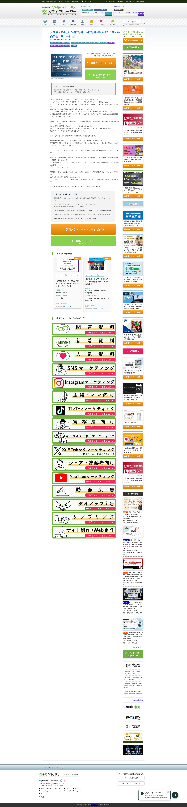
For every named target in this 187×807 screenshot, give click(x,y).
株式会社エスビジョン (98, 308)
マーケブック (44, 791)
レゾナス (43, 793)
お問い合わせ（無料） (102, 76)
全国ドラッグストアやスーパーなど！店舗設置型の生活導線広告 (133, 73)
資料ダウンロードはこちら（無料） (85, 229)
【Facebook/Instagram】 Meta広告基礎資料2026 (133, 372)
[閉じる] (168, 792)
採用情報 (48, 785)
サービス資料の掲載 (132, 778)
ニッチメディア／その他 (88, 43)
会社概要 (41, 785)
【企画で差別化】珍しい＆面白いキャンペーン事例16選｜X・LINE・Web (133, 450)
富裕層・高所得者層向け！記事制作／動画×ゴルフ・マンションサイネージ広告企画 (133, 398)
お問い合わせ (74, 774)
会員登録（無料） (87, 9)
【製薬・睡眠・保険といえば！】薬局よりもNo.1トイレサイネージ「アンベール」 (133, 190)
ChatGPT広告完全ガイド (131, 422)
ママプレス (58, 791)
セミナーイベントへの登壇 (132, 783)
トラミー (57, 788)
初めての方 (111, 1)
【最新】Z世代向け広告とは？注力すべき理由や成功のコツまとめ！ (133, 694)
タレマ (76, 788)
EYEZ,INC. (94, 805)
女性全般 (53, 43)
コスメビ (68, 791)
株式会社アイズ (55, 780)
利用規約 (66, 774)
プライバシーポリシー (58, 785)
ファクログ (78, 791)
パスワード (98, 12)
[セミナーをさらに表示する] (133, 647)
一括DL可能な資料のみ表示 (132, 24)
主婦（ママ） (61, 43)
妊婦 (68, 43)
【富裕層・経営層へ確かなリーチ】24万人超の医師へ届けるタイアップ (133, 132)
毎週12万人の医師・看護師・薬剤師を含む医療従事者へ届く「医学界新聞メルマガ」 (133, 223)
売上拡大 (111, 43)
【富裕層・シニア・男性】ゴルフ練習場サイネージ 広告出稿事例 (96, 281)
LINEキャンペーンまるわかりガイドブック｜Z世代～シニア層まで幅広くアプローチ (133, 279)
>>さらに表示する (138, 700)
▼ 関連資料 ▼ (133, 47)
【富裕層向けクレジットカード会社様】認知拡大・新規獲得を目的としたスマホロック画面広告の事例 (133, 101)
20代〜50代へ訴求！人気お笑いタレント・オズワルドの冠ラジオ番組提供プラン (133, 337)
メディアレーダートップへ (51, 767)
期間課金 (67, 45)
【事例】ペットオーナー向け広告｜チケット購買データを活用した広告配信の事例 (133, 250)
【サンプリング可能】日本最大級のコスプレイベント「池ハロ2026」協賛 (133, 159)
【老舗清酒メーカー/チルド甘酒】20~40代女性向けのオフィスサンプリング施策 (68, 283)
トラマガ (68, 788)
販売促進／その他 (102, 43)
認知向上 (60, 45)
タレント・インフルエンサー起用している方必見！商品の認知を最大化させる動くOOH (133, 306)
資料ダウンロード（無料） (102, 63)
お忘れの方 (102, 12)
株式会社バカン (67, 306)
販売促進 (53, 45)
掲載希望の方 (130, 1)
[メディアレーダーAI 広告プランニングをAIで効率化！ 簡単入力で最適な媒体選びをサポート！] (174, 795)
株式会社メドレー (66, 39)
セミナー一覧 (140, 1)
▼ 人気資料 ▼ (133, 351)
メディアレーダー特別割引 (133, 654)
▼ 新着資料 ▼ (133, 204)
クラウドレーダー (46, 788)
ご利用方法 (120, 1)
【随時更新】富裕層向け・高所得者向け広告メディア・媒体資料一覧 (133, 685)
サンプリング (75, 43)
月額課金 (74, 45)
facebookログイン (100, 9)
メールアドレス (85, 12)
